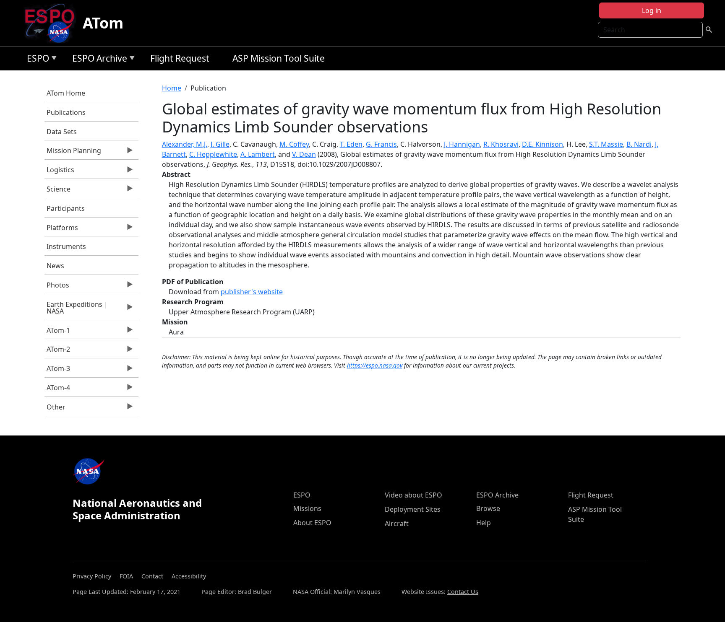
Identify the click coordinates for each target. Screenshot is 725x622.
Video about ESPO (413, 495)
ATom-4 (57, 390)
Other (54, 409)
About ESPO (312, 522)
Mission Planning (72, 152)
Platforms (61, 229)
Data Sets (62, 131)
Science (57, 191)
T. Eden (351, 144)
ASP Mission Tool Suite (278, 58)
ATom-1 (57, 332)
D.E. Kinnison (542, 144)
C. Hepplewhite (213, 154)
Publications (66, 112)
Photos (56, 287)
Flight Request (179, 58)
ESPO (36, 59)
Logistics (59, 172)
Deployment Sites (413, 509)
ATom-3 (57, 370)
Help (483, 522)
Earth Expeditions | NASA (76, 310)
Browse (488, 508)
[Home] (53, 23)
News (55, 265)
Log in (651, 10)
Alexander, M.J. (184, 144)
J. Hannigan (462, 144)
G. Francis (381, 144)
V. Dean (304, 154)
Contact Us (462, 592)
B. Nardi (639, 144)
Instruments (66, 246)
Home (171, 88)
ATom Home (66, 93)
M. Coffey (294, 144)
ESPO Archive (97, 59)
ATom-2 (57, 351)
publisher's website (252, 291)
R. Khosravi (501, 144)
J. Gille (220, 144)
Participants (66, 208)
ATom (103, 23)
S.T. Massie (606, 144)
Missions (307, 508)
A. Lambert (257, 154)
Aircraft (397, 523)
